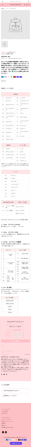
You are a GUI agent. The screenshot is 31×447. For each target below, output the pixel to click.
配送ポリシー (4, 425)
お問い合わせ (4, 413)
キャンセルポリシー (6, 417)
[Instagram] (3, 432)
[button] (5, 52)
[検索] (25, 5)
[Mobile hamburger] (2, 4)
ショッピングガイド (6, 409)
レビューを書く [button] (15, 341)
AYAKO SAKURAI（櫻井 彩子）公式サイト (17, 437)
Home (2, 8)
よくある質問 (4, 411)
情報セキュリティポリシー (7, 421)
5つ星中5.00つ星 (19, 325)
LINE (14, 71)
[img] (4, 354)
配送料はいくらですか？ (9, 396)
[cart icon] (29, 5)
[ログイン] (27, 5)
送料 (5, 58)
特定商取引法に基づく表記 (7, 427)
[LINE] (5, 432)
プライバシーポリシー (6, 419)
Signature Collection (9, 1)
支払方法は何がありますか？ (10, 391)
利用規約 (3, 423)
